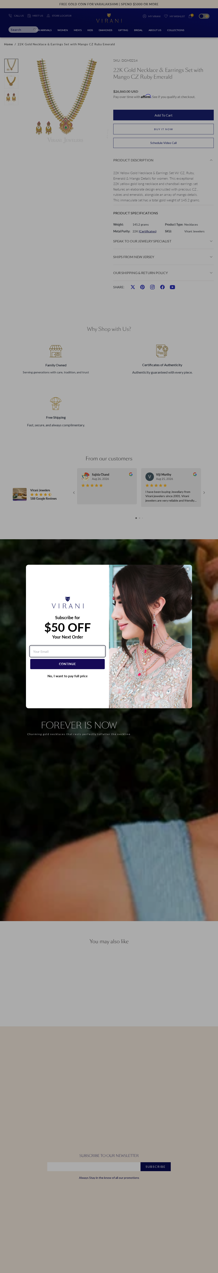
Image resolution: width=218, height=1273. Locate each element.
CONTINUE (67, 664)
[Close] (187, 569)
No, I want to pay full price (67, 676)
